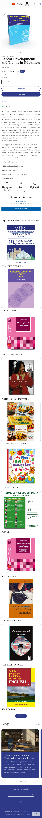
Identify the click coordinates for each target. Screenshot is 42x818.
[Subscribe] (32, 794)
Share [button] (6, 101)
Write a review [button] (21, 209)
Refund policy (25, 811)
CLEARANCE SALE (10, 621)
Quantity (4, 77)
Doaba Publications (13, 811)
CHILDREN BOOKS (10, 488)
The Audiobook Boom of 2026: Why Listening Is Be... (19, 756)
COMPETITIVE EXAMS (12, 266)
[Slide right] (25, 53)
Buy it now (21, 94)
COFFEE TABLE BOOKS (12, 443)
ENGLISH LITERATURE (12, 355)
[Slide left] (17, 53)
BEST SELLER (7, 576)
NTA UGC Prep (8, 709)
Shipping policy (21, 814)
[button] (2, 4)
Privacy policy (34, 811)
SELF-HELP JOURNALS (12, 665)
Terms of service (10, 814)
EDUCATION (7, 311)
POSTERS (6, 532)
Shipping (3, 74)
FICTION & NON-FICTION (14, 399)
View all (21, 716)
